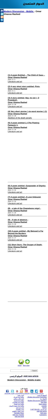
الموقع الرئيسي (42, 395)
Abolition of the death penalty (20, 118)
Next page (26, 365)
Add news (43, 413)
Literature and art (15, 81)
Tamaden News (19, 413)
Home (20, 365)
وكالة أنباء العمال (19, 404)
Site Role (44, 402)
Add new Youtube (18, 415)
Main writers (43, 404)
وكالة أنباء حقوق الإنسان (16, 406)
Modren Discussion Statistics (37, 400)
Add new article (42, 411)
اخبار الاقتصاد (20, 409)
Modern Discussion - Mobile (19, 11)
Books (45, 408)
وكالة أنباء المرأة (19, 397)
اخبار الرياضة (20, 408)
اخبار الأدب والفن (18, 399)
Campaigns (43, 415)
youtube (44, 406)
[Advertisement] (24, 44)
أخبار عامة (21, 395)
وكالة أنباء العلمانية (18, 402)
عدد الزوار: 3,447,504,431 (38, 409)
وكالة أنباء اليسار (19, 400)
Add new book (19, 416)
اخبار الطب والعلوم (18, 411)
